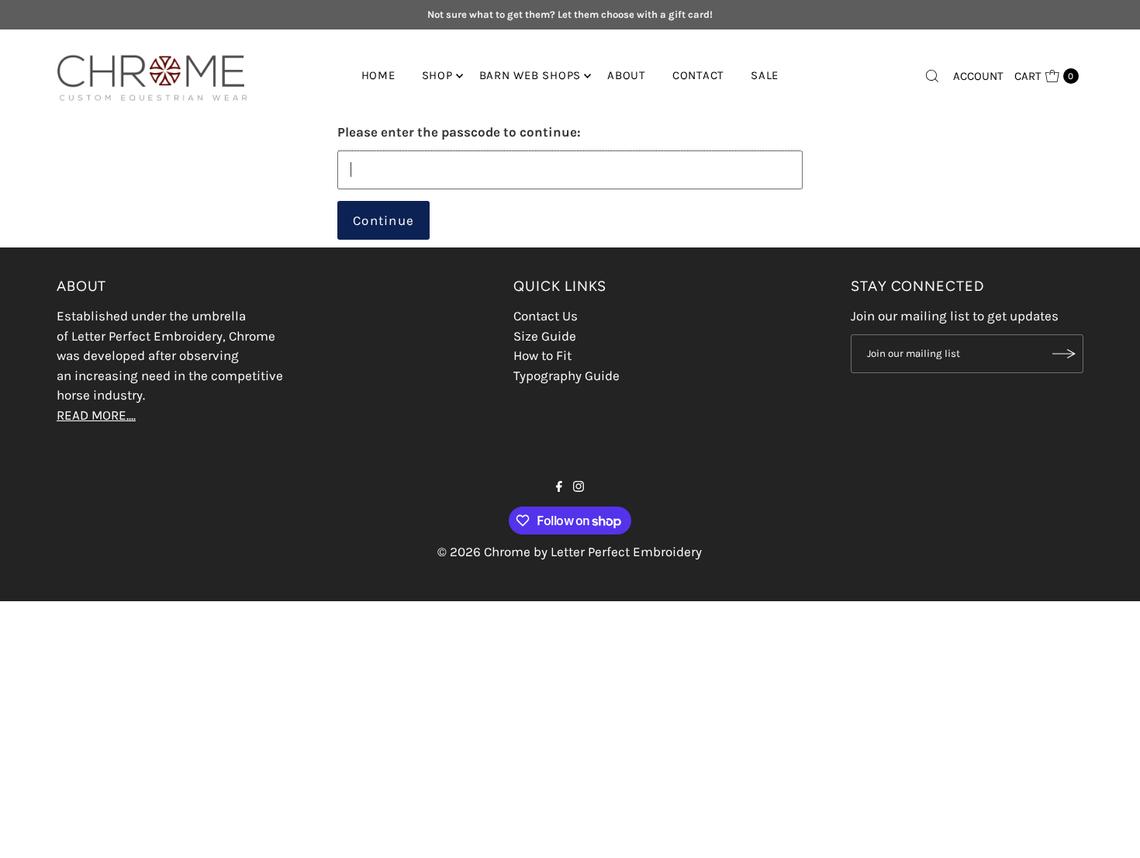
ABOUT (626, 75)
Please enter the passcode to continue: (459, 132)
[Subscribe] (1064, 353)
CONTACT (698, 75)
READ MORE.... (96, 415)
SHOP (437, 75)
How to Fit (542, 355)
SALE (765, 75)
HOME (378, 75)
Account (978, 76)
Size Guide (544, 336)
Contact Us (545, 315)
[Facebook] (559, 487)
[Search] (932, 76)
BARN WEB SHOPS (530, 75)
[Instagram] (578, 487)
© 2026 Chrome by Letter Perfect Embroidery (569, 551)
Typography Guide (566, 375)
